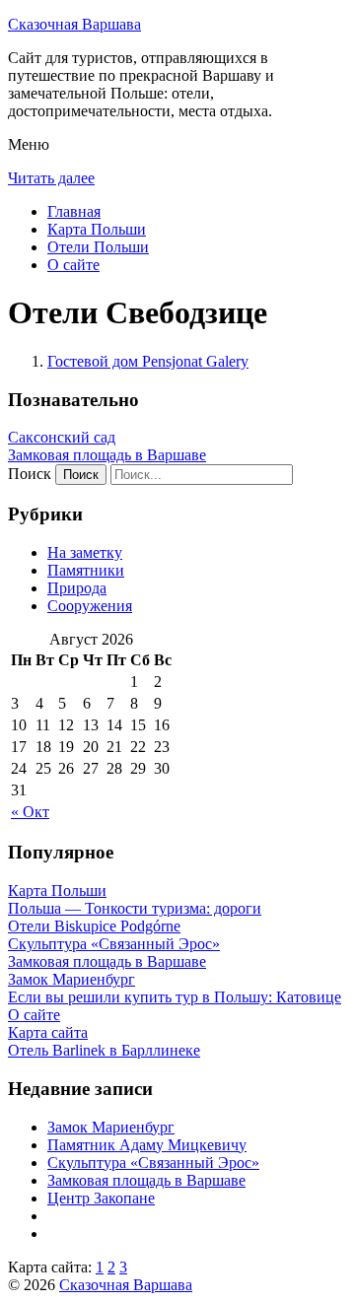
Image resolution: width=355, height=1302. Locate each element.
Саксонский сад (61, 437)
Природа (76, 588)
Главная (74, 211)
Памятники (85, 570)
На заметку (84, 552)
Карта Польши (96, 229)
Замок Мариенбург (111, 1127)
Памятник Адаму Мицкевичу (147, 1144)
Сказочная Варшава (74, 24)
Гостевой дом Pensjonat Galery (147, 361)
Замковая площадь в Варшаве (107, 454)
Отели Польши (98, 247)
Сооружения (89, 605)
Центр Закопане (101, 1198)
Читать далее (51, 178)
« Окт (30, 811)
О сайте (73, 264)
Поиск (29, 473)
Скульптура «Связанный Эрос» (153, 1162)
